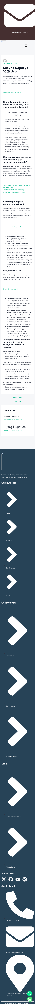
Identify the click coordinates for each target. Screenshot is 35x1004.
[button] (26, 46)
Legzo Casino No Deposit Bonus (13, 227)
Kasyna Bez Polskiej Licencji (12, 92)
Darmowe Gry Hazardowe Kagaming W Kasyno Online (15, 427)
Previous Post (17, 397)
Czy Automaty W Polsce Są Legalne (14, 190)
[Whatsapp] (29, 999)
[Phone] (29, 993)
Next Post (17, 401)
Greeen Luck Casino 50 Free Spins (14, 192)
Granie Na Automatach (10, 289)
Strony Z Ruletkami (11, 417)
